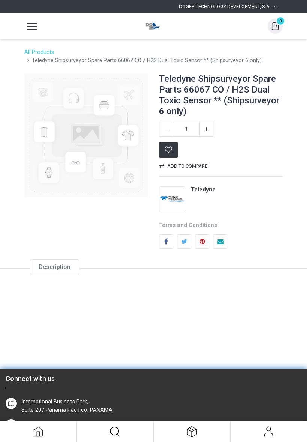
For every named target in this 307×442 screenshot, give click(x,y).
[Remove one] (166, 128)
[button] (115, 431)
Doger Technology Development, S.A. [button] (225, 6)
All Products (39, 52)
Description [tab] (54, 266)
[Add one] (206, 128)
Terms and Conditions (188, 225)
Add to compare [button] (187, 166)
